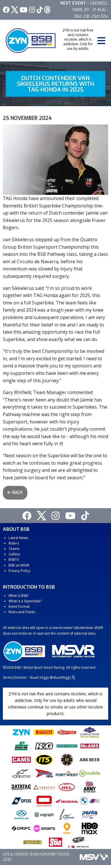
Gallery (14, 554)
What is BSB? (19, 595)
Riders (14, 543)
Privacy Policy (19, 570)
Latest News (18, 537)
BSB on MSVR (19, 565)
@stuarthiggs (60, 677)
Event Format (19, 606)
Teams (14, 548)
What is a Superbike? (25, 601)
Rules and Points (22, 611)
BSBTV (14, 559)
